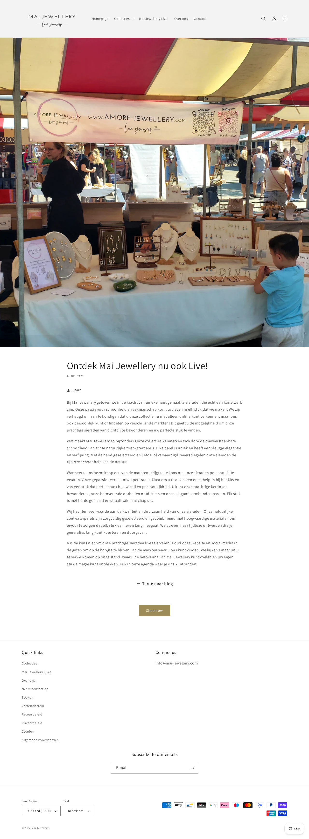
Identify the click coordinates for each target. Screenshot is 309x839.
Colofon (28, 731)
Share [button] (76, 390)
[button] (123, 19)
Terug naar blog (157, 583)
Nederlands (76, 811)
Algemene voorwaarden (40, 740)
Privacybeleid (32, 723)
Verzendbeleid (33, 706)
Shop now (154, 610)
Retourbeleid (32, 714)
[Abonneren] (192, 767)
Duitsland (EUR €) (39, 811)
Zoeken (28, 697)
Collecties (29, 663)
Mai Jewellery (40, 828)
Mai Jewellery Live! (36, 672)
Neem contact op (35, 689)
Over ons (28, 680)
